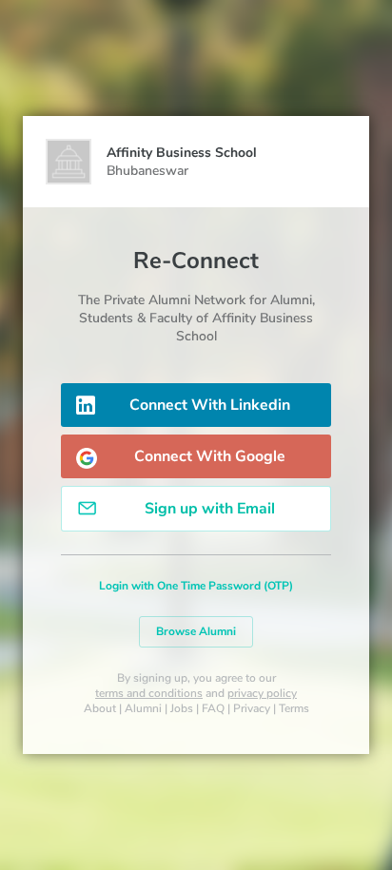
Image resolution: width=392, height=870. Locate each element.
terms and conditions (149, 693)
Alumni (143, 708)
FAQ (213, 708)
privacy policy (262, 693)
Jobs (181, 708)
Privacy (251, 708)
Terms (294, 708)
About (100, 708)
